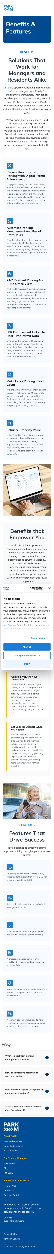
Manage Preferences (25, 655)
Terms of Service (12, 1238)
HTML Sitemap (11, 1150)
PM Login (8, 1173)
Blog (6, 1168)
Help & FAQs (10, 1186)
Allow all (27, 647)
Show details (38, 638)
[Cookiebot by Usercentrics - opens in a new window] (32, 588)
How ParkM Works (13, 1141)
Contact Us (9, 1190)
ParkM (7, 87)
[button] (47, 7)
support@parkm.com (14, 1220)
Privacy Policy (10, 1234)
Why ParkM (9, 1163)
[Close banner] (49, 588)
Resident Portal (11, 1195)
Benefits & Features (13, 1146)
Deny (27, 663)
